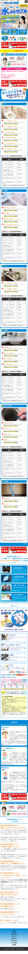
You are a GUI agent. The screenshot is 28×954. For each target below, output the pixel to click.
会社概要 (14, 944)
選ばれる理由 (14, 934)
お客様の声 (14, 938)
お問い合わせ (14, 940)
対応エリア (14, 936)
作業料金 (14, 932)
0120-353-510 (21, 839)
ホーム (14, 929)
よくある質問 (14, 942)
